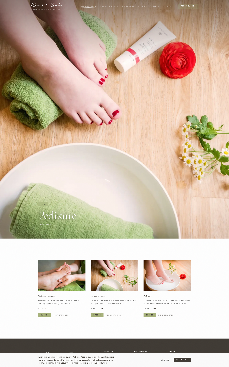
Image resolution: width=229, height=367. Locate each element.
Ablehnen (165, 360)
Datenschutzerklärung (97, 363)
